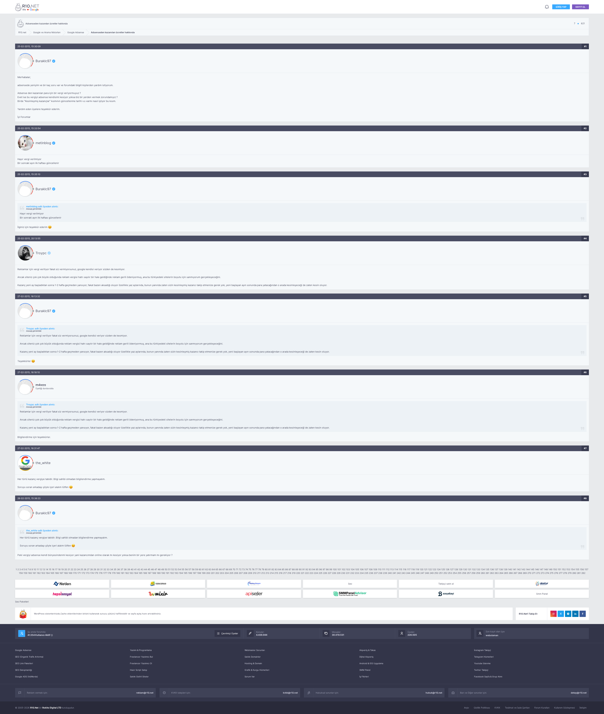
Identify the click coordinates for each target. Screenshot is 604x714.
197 (194, 573)
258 (473, 573)
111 (383, 569)
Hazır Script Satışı (138, 670)
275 (552, 573)
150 (555, 569)
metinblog (43, 143)
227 (329, 573)
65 (216, 569)
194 (181, 573)
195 (185, 573)
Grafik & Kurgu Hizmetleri (257, 670)
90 (300, 569)
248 (427, 573)
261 (487, 573)
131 (469, 569)
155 (577, 569)
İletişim (583, 707)
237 (376, 573)
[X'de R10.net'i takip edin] (561, 614)
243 (403, 573)
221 (302, 573)
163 (43, 573)
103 (348, 569)
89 (296, 569)
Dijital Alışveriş (366, 656)
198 (199, 573)
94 (313, 569)
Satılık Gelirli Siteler (139, 676)
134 (483, 569)
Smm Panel (542, 593)
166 (57, 573)
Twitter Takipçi (481, 670)
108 (371, 569)
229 (339, 573)
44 (145, 569)
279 (570, 573)
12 (40, 569)
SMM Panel (364, 670)
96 (320, 569)
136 (492, 569)
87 (290, 569)
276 (556, 573)
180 (118, 573)
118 (413, 569)
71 (237, 569)
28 (91, 569)
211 (259, 573)
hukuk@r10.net (434, 692)
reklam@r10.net (144, 692)
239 (385, 573)
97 (324, 569)
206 (236, 573)
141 (514, 569)
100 (335, 569)
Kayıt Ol (580, 7)
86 (286, 569)
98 (327, 569)
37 (121, 569)
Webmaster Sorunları (255, 650)
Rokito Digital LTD (51, 707)
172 (83, 573)
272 (538, 573)
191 (167, 573)
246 (418, 573)
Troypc (41, 253)
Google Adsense (23, 650)
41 (135, 569)
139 (505, 569)
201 (213, 573)
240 (390, 573)
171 (79, 573)
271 (534, 573)
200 (208, 573)
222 (307, 573)
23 (75, 569)
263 (497, 573)
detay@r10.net (579, 692)
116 (404, 569)
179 (114, 573)
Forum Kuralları (541, 707)
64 (213, 569)
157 (586, 569)
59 (196, 569)
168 (66, 573)
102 (343, 569)
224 (316, 573)
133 (478, 569)
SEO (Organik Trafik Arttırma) (29, 656)
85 (283, 569)
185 (141, 573)
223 (311, 573)
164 (48, 573)
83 (276, 569)
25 (81, 569)
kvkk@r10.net (290, 692)
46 (152, 569)
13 (43, 569)
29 (94, 569)
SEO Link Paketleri (24, 663)
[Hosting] (62, 584)
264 (501, 573)
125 (443, 569)
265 (506, 573)
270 (529, 573)
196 (190, 573)
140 (510, 569)
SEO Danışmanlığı (23, 670)
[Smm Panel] (62, 594)
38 (125, 569)
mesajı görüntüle (33, 209)
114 (396, 569)
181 (122, 573)
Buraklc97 (43, 61)
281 (579, 573)
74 (246, 569)
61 (203, 569)
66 (220, 569)
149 (550, 569)
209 (250, 573)
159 (25, 573)
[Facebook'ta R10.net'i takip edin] (582, 614)
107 (366, 569)
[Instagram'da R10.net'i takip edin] (553, 614)
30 (98, 569)
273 (543, 573)
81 (269, 569)
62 (206, 569)
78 (259, 569)
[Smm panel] (350, 594)
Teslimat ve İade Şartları (517, 707)
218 (289, 573)
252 (445, 573)
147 (541, 569)
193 (176, 573)
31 (101, 569)
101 (339, 569)
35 (115, 569)
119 (417, 569)
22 (72, 569)
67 (223, 569)
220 (298, 573)
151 (559, 569)
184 (136, 573)
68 (227, 569)
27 (88, 569)
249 (432, 573)
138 (501, 569)
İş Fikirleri (364, 676)
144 (528, 569)
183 (131, 573)
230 (343, 573)
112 (387, 569)
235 (366, 573)
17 (56, 569)
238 (380, 573)
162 (39, 573)
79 (263, 569)
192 (172, 573)
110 (379, 569)
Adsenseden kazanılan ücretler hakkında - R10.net (27, 7)
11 (38, 569)
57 (189, 569)
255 (459, 573)
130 (465, 569)
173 (87, 573)
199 (204, 573)
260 (483, 573)
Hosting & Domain (253, 663)
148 (546, 569)
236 (371, 573)
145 (532, 569)
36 (118, 569)
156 (582, 569)
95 (317, 569)
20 (65, 569)
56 (186, 569)
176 (101, 573)
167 (61, 573)
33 (108, 569)
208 (245, 573)
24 (78, 569)
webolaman (492, 635)
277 (560, 573)
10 (35, 569)
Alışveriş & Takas (367, 650)
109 (375, 569)
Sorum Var (250, 676)
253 (450, 573)
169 (70, 573)
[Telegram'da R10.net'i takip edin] (568, 614)
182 (127, 573)
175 (96, 573)
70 (234, 569)
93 (310, 569)
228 (334, 573)
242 (399, 573)
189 (159, 573)
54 (179, 569)
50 (166, 569)
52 (172, 569)
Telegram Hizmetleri (484, 656)
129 (460, 569)
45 (149, 569)
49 (162, 569)
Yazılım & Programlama (141, 650)
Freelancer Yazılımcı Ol (141, 663)
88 (293, 569)
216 (280, 573)
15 (50, 569)
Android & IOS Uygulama (371, 663)
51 (169, 569)
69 (230, 569)
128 (456, 569)
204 (227, 573)
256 (464, 573)
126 (447, 569)
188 (154, 573)
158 (21, 573)
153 (568, 569)
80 (266, 569)
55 (183, 569)
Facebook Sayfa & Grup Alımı (488, 676)
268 (520, 573)
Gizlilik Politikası (482, 707)
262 (492, 573)
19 (62, 569)
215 (276, 573)
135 (487, 569)
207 (241, 573)
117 (409, 569)
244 (408, 573)
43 (142, 569)
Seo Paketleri (22, 601)
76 (253, 569)
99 (330, 569)
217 (285, 573)
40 (132, 569)
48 (159, 569)
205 (231, 573)
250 (436, 573)
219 (294, 573)
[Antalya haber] (158, 584)
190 (163, 573)
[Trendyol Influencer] (158, 594)
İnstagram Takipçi (482, 650)
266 (511, 573)
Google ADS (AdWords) (26, 676)
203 (222, 573)
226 (325, 573)
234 (362, 573)
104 (353, 569)
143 (523, 569)
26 (85, 569)
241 (394, 573)
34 (111, 569)
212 (263, 573)
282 (583, 573)
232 (352, 573)
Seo (350, 583)
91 (303, 569)
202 (217, 573)
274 (547, 573)
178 (109, 573)
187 (149, 573)
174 (92, 573)
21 (69, 569)
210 (255, 573)
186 (145, 573)
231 (348, 573)
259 (478, 573)
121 (426, 569)
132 (474, 569)
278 (565, 573)
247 (422, 573)
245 (413, 573)
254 (455, 573)
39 (128, 569)
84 (279, 569)
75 (250, 569)
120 (421, 569)
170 (75, 573)
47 (155, 569)
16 (53, 569)
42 (138, 569)
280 (574, 573)
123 (434, 569)
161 (34, 573)
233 (357, 573)
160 (30, 573)
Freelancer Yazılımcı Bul (141, 656)
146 (537, 569)
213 (267, 573)
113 (392, 569)
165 (52, 573)
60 (200, 569)
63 (210, 569)
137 (496, 569)
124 (439, 569)
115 (400, 569)
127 (452, 569)
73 (243, 569)
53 (176, 569)
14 (47, 569)
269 (525, 573)
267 (515, 573)
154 (573, 569)
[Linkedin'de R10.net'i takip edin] (575, 614)
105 (357, 569)
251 (441, 573)
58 (193, 569)
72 (240, 569)
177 (105, 573)
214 (272, 573)
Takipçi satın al (446, 583)
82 (272, 569)
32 (104, 569)
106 (362, 569)
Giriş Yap (561, 7)
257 (469, 573)
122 (430, 569)
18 (59, 569)
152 (564, 569)
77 (256, 569)
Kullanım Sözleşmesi (564, 707)
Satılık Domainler (253, 656)
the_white (43, 463)
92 (306, 569)
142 (519, 569)
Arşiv (466, 707)
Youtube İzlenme (482, 663)
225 (320, 573)
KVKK (497, 707)
